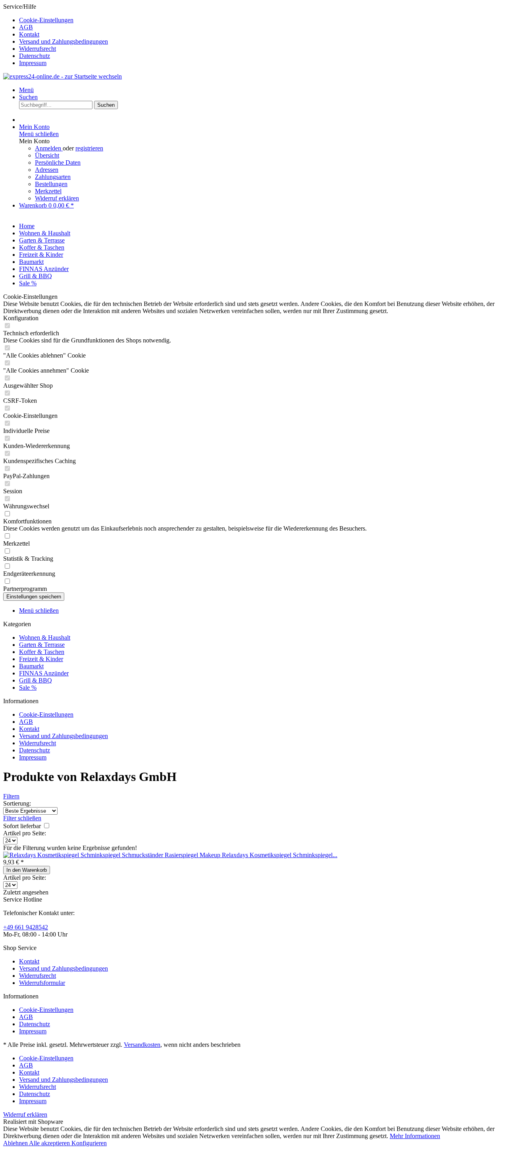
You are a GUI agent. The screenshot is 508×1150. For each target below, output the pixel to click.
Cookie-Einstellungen (46, 20)
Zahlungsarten (53, 176)
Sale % (28, 687)
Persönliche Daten (58, 162)
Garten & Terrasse (42, 644)
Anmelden (49, 148)
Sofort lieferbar (22, 826)
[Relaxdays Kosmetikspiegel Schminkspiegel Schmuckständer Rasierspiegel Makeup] (112, 855)
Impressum (32, 63)
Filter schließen (22, 818)
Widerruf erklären (57, 198)
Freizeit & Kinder (41, 659)
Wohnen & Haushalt (44, 637)
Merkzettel (48, 191)
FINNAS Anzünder (44, 673)
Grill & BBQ (35, 680)
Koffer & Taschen (41, 651)
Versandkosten (142, 1044)
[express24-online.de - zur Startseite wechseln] (62, 76)
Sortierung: (17, 803)
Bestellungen (51, 184)
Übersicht (47, 155)
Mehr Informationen (415, 1136)
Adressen (46, 169)
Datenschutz (34, 55)
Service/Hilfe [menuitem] (55, 34)
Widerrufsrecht (37, 48)
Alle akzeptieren (50, 1143)
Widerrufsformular (42, 982)
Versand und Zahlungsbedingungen (63, 41)
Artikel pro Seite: (24, 833)
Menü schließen (39, 134)
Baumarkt (31, 666)
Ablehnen (16, 1143)
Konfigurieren (89, 1143)
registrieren (89, 148)
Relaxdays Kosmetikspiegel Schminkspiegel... (279, 855)
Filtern (11, 796)
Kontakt (29, 34)
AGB (26, 27)
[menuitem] (262, 20)
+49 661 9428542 (25, 927)
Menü (26, 90)
